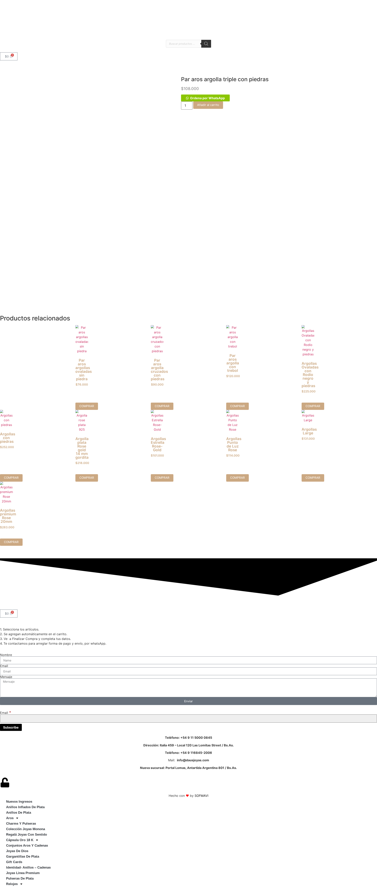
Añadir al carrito (208, 105)
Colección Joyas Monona (25, 829)
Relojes (12, 884)
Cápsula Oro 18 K (19, 840)
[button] (205, 98)
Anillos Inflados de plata (25, 807)
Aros (10, 818)
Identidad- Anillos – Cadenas (28, 867)
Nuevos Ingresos (19, 801)
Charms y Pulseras (21, 823)
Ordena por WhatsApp (207, 98)
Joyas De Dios (17, 851)
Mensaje (6, 676)
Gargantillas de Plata (22, 856)
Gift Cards (14, 862)
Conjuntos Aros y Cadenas (27, 845)
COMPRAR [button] (86, 406)
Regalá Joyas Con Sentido (26, 834)
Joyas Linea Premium (23, 873)
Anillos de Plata (18, 812)
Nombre (6, 654)
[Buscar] (206, 44)
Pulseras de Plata (20, 878)
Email (4, 665)
